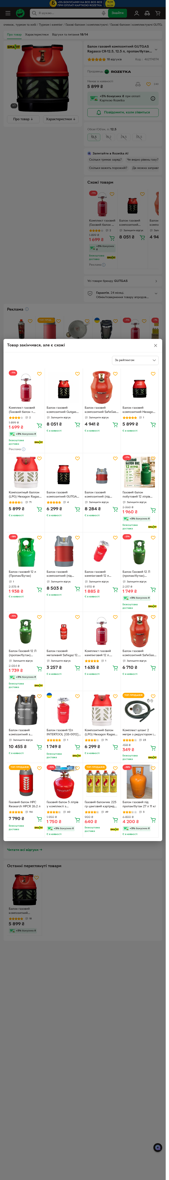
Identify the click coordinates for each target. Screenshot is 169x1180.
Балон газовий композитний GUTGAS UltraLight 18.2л (63, 495)
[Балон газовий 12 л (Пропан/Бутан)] (26, 551)
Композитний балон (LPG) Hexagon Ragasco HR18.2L (101, 733)
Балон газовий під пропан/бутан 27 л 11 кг (139, 804)
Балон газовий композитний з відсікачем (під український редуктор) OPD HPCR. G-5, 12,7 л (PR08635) (25, 733)
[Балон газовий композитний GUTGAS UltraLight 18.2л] (64, 472)
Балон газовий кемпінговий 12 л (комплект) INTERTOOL (101, 574)
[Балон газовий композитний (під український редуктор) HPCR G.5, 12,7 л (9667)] (102, 472)
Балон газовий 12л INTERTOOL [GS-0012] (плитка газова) (62, 733)
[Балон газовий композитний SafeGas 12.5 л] (102, 387)
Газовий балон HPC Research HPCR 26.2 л (24, 804)
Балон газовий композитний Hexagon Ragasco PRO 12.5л (139, 410)
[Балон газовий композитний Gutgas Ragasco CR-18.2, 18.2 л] (64, 387)
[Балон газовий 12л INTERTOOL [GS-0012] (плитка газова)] (64, 710)
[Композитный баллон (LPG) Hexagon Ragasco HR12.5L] (26, 472)
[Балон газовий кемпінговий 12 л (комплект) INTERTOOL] (102, 551)
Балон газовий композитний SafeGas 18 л (138, 654)
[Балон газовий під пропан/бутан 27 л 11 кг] (140, 782)
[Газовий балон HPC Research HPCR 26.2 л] (26, 782)
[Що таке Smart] (38, 442)
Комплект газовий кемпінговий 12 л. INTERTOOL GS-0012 (99, 654)
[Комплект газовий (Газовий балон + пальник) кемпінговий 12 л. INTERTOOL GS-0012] (26, 387)
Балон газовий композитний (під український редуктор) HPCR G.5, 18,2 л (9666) (64, 574)
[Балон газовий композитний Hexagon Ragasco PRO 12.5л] (140, 387)
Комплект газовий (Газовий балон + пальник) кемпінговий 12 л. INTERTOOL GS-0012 (24, 410)
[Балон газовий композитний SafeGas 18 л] (140, 631)
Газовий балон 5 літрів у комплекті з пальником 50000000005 (62, 805)
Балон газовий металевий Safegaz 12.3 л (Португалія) (63, 654)
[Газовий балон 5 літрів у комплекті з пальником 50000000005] (64, 782)
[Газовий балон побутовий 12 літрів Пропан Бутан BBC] (140, 472)
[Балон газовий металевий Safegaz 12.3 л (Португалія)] (64, 631)
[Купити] (39, 425)
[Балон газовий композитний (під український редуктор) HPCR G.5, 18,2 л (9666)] (64, 551)
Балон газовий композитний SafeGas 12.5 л (100, 410)
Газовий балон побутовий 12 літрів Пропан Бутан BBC (136, 495)
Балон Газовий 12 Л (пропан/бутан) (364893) (136, 574)
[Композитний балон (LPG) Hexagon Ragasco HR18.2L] (102, 710)
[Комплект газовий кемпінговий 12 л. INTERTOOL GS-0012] (102, 631)
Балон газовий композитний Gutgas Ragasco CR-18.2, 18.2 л (63, 410)
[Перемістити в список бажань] (39, 373)
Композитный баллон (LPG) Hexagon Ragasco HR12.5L (25, 495)
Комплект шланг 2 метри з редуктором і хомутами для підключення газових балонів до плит (138, 733)
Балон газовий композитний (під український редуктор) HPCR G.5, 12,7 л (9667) (101, 495)
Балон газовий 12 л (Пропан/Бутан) (22, 574)
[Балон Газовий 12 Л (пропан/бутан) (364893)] (140, 551)
